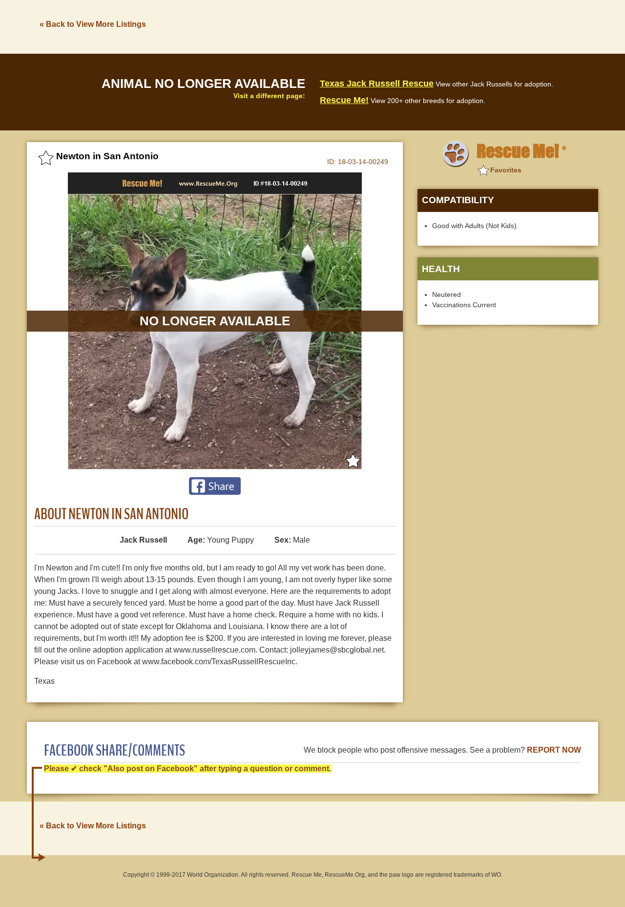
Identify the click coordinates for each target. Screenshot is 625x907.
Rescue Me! (344, 100)
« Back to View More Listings (93, 24)
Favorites (505, 170)
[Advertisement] (420, 26)
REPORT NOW (554, 750)
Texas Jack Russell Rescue (377, 83)
